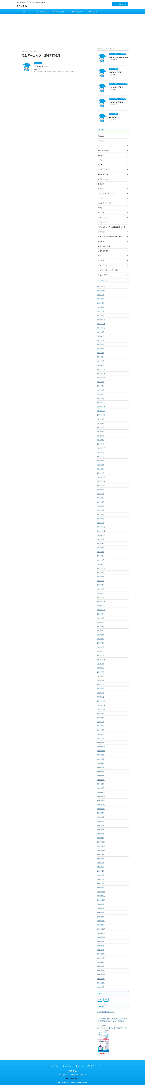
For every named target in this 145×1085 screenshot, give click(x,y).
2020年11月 (101, 286)
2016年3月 (100, 469)
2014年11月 (101, 531)
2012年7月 (100, 622)
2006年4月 (101, 921)
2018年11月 (101, 373)
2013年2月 (100, 593)
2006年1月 (100, 925)
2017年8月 (100, 423)
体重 (99, 999)
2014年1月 (100, 564)
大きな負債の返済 (116, 87)
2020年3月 (100, 311)
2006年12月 (101, 892)
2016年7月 (100, 456)
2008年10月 (101, 800)
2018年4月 (100, 390)
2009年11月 (101, 746)
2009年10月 (101, 751)
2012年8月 (100, 618)
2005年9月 (101, 941)
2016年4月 (100, 465)
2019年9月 (100, 332)
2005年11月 (101, 933)
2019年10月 (101, 328)
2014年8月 (100, 543)
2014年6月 (100, 548)
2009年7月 (100, 763)
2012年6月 (100, 626)
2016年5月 (100, 460)
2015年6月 (100, 502)
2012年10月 (101, 610)
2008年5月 (101, 821)
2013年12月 (101, 568)
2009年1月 (100, 788)
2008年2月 (100, 834)
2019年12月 (101, 319)
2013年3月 (100, 589)
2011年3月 (100, 688)
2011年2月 (100, 693)
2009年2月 (100, 784)
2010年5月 (100, 726)
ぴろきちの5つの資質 (75, 11)
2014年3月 (100, 556)
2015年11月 (101, 481)
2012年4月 (100, 635)
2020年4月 (100, 307)
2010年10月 (101, 709)
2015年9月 (100, 489)
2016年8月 (100, 452)
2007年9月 (100, 854)
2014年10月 (101, 535)
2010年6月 (100, 722)
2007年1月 (100, 887)
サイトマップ (93, 11)
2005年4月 (101, 958)
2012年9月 (100, 614)
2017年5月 (100, 436)
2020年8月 (100, 299)
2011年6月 (100, 676)
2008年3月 (101, 829)
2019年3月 (100, 357)
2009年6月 (101, 767)
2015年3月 (100, 514)
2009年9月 (101, 755)
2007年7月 (100, 863)
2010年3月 (100, 734)
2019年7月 (100, 340)
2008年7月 (100, 813)
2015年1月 (100, 523)
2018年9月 (100, 382)
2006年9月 (101, 904)
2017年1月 (100, 444)
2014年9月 (100, 539)
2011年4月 (100, 684)
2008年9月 (101, 805)
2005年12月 (101, 929)
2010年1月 (100, 738)
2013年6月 (100, 577)
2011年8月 (100, 668)
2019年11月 (101, 324)
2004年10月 (101, 975)
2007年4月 (100, 875)
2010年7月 (100, 717)
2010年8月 (100, 713)
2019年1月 (100, 365)
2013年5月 (100, 581)
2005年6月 (101, 954)
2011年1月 (100, 697)
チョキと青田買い (116, 102)
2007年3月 (100, 879)
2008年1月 (100, 838)
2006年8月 (101, 908)
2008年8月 (101, 809)
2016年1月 (100, 473)
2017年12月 (101, 407)
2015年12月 (101, 477)
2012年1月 (100, 647)
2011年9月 (100, 664)
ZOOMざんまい (115, 117)
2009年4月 (101, 776)
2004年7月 (100, 987)
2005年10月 (101, 937)
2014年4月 (100, 552)
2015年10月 (101, 485)
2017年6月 (100, 431)
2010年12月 (101, 701)
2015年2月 (100, 518)
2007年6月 (100, 867)
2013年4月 (100, 585)
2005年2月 (100, 962)
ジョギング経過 (115, 72)
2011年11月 (101, 655)
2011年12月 (101, 651)
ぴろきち (22, 6)
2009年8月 (101, 759)
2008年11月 (101, 796)
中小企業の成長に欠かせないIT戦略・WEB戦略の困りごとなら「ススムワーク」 (112, 1020)
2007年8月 (100, 858)
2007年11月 (101, 846)
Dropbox (102, 1026)
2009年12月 (101, 742)
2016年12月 (101, 448)
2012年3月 (100, 639)
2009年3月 (101, 780)
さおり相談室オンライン (105, 1012)
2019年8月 (100, 336)
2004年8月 (101, 983)
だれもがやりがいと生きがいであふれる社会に (72, 1075)
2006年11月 (101, 896)
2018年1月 (100, 402)
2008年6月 (101, 817)
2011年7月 (100, 672)
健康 (106, 999)
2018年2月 (100, 398)
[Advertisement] (72, 30)
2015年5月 (100, 506)
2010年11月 (101, 705)
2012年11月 (101, 606)
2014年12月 (101, 527)
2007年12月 (101, 842)
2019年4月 (100, 353)
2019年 (30, 51)
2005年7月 (100, 950)
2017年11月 (101, 411)
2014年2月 (100, 560)
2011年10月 (101, 659)
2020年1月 (100, 315)
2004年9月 (101, 979)
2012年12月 (101, 601)
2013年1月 (100, 597)
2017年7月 (100, 427)
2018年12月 (101, 369)
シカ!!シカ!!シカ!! (40, 66)
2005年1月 (100, 966)
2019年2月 (100, 361)
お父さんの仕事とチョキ (118, 57)
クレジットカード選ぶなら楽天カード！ (112, 1028)
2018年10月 (101, 378)
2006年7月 (100, 912)
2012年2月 (100, 643)
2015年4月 (100, 510)
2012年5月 (100, 630)
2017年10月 (101, 415)
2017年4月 (100, 440)
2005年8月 (101, 945)
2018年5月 (100, 386)
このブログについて (41, 11)
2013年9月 (100, 572)
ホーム (25, 11)
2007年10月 (101, 850)
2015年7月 (100, 498)
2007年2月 (100, 883)
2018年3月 (100, 394)
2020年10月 (101, 290)
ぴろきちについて (58, 11)
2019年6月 (100, 344)
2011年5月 (100, 680)
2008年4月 (101, 825)
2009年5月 (101, 771)
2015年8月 (100, 494)
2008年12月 (101, 792)
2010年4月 (100, 730)
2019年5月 (100, 349)
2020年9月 (100, 295)
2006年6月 (101, 916)
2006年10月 (101, 900)
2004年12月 (101, 970)
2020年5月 (100, 303)
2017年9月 (100, 419)
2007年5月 (100, 871)
